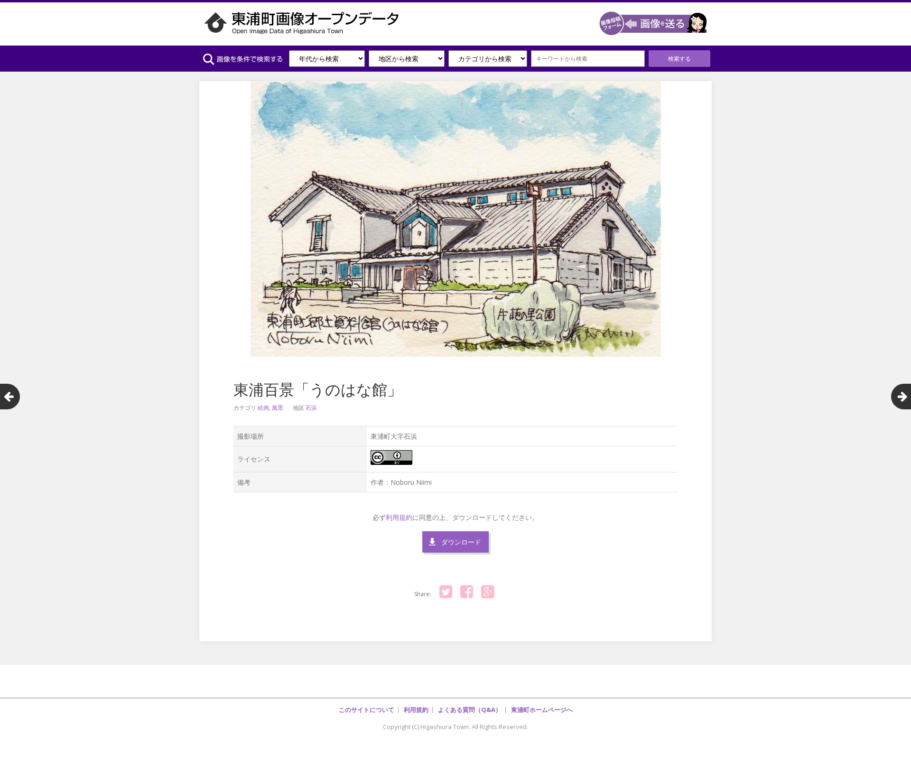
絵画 (263, 408)
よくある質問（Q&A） (470, 709)
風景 (277, 408)
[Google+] (487, 592)
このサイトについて (366, 709)
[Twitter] (445, 592)
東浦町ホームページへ (542, 709)
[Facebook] (466, 592)
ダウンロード (461, 541)
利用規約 (399, 517)
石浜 (311, 408)
